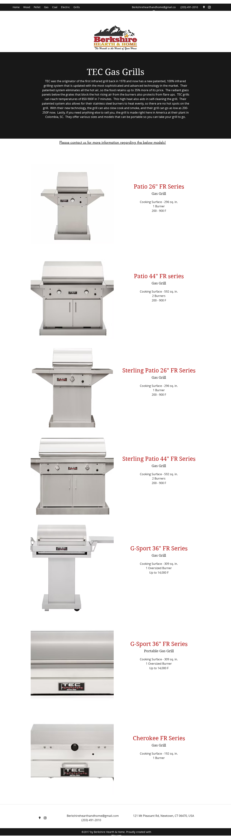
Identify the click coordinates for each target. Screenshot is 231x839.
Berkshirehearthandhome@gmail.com (154, 8)
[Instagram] (209, 7)
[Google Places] (204, 7)
